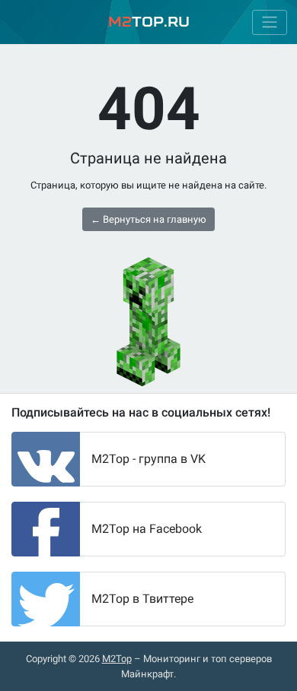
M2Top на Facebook (146, 528)
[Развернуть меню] (269, 22)
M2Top (117, 658)
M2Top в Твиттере (142, 598)
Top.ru (149, 22)
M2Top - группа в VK (148, 459)
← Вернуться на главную (148, 219)
